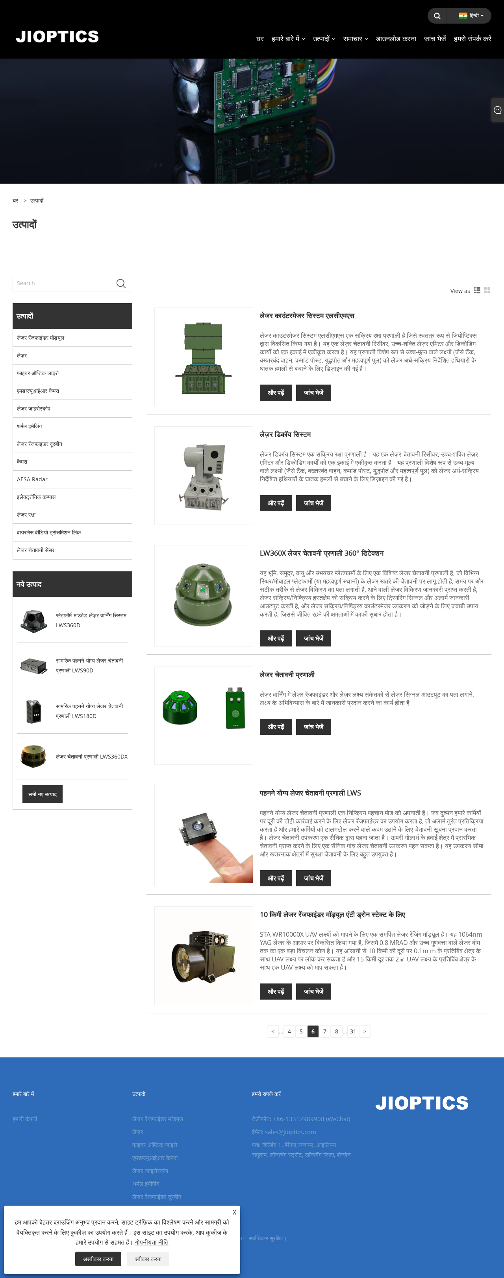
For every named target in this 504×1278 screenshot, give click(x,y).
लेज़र (22, 355)
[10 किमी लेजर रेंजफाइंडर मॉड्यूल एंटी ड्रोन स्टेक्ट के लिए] (204, 955)
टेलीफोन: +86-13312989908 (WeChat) (301, 1119)
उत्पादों (36, 200)
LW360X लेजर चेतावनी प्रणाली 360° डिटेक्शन (322, 553)
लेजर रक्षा (26, 514)
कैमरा (22, 461)
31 (353, 1031)
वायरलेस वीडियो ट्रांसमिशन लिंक (49, 532)
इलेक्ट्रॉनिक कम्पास (36, 497)
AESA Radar (32, 479)
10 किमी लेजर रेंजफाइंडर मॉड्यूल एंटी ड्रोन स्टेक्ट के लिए (332, 914)
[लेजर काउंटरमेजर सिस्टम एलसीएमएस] (204, 356)
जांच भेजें (313, 392)
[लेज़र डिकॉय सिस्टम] (204, 475)
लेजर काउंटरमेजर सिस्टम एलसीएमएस (307, 315)
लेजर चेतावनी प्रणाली (287, 674)
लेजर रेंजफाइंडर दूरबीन (39, 443)
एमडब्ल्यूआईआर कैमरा (38, 390)
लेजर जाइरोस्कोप (33, 408)
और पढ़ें (276, 392)
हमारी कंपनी (25, 1119)
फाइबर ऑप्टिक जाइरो (38, 373)
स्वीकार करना (148, 1259)
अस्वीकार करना (98, 1259)
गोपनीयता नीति (152, 1242)
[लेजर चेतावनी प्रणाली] (204, 715)
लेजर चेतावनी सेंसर (35, 550)
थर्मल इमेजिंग (29, 426)
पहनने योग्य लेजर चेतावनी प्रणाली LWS (310, 792)
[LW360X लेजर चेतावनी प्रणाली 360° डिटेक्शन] (204, 593)
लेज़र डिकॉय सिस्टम (285, 434)
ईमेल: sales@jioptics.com (284, 1132)
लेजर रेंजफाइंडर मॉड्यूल (40, 337)
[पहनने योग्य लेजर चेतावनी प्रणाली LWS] (204, 833)
